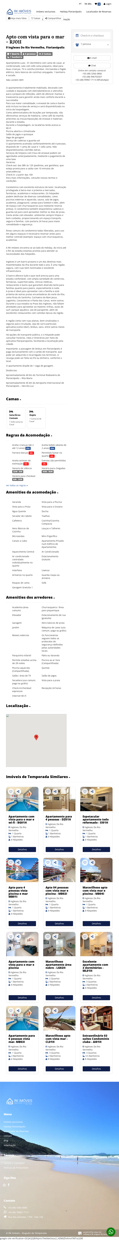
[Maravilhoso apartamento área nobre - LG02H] (59, 944)
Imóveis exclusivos (45, 11)
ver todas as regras (16, 485)
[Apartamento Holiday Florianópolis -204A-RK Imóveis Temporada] (96, 870)
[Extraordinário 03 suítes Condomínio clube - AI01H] (96, 1018)
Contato (8, 1135)
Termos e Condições (14, 1163)
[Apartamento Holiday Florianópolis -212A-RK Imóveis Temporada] (22, 944)
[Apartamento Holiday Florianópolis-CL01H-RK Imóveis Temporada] (59, 1018)
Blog (6, 1140)
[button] (36, 399)
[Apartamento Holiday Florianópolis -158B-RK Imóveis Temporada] (22, 870)
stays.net (97, 1232)
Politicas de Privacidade (16, 1167)
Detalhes (22, 849)
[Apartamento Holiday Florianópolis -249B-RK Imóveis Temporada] (22, 1018)
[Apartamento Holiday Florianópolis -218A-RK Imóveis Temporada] (59, 870)
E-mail (93, 57)
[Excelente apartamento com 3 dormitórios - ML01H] (96, 944)
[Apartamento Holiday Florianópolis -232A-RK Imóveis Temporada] (96, 799)
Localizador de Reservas (98, 11)
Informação (9, 1145)
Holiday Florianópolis (71, 11)
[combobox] (95, 44)
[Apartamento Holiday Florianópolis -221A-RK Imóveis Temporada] (22, 799)
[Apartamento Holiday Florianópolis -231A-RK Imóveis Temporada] (59, 799)
